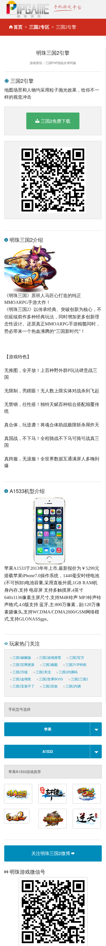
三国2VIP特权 (75, 665)
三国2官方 (76, 658)
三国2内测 (73, 686)
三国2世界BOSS (50, 679)
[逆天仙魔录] (87, 818)
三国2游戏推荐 (49, 658)
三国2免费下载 (55, 121)
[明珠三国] (18, 793)
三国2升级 (20, 672)
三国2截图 (50, 665)
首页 (18, 27)
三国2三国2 (79, 679)
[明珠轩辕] (52, 793)
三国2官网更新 (23, 665)
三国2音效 (50, 686)
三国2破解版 (21, 658)
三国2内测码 (67, 672)
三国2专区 (39, 27)
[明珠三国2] (16, 816)
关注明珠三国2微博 (51, 853)
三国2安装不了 (23, 686)
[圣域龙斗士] (52, 818)
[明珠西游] (87, 793)
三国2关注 (43, 672)
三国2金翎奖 (21, 679)
